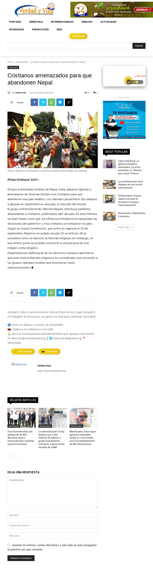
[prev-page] (9, 456)
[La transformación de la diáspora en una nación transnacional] (109, 184)
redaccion (20, 92)
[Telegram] (60, 102)
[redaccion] (9, 92)
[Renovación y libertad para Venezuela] (109, 216)
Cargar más (123, 227)
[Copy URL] (68, 102)
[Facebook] (34, 102)
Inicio (10, 62)
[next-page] (15, 456)
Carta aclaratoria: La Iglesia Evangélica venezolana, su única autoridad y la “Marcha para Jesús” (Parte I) (129, 167)
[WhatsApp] (51, 102)
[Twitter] (43, 102)
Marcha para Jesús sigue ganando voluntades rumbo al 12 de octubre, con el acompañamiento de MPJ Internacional (83, 437)
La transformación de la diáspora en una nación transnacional (130, 184)
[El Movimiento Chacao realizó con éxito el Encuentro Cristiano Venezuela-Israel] (109, 198)
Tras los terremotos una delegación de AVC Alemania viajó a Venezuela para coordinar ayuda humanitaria (20, 437)
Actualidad (14, 426)
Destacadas (21, 62)
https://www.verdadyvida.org (51, 371)
